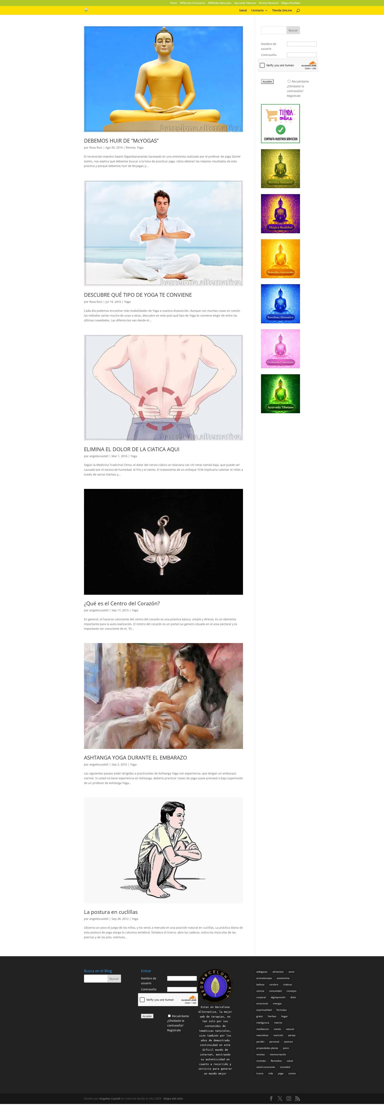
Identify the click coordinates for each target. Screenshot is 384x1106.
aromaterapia (264, 978)
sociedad (285, 1067)
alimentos (278, 971)
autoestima (283, 978)
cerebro (273, 984)
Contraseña (268, 55)
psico (286, 1048)
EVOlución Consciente (192, 3)
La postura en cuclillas (111, 911)
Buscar (293, 30)
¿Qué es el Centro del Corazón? (122, 603)
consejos (291, 991)
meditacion (262, 1029)
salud (290, 1060)
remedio (261, 1060)
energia (277, 1003)
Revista (130, 147)
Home (173, 3)
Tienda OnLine (282, 10)
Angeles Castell (109, 1098)
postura (288, 1041)
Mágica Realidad (290, 3)
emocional (262, 1003)
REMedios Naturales (219, 3)
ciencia (260, 991)
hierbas (272, 1016)
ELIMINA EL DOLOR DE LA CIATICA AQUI (131, 449)
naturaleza (262, 1035)
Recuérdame (300, 81)
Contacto (257, 10)
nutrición (278, 1035)
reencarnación (278, 1054)
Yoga (140, 147)
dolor (293, 997)
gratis (259, 1016)
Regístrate (294, 96)
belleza (260, 984)
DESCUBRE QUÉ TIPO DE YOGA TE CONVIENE (138, 294)
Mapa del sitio (173, 1098)
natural (290, 1029)
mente (277, 1029)
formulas (282, 1010)
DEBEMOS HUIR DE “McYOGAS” (121, 140)
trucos (259, 1073)
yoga (280, 1073)
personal (274, 1041)
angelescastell (98, 456)
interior (278, 1022)
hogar (284, 1016)
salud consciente (265, 1067)
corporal (261, 997)
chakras (287, 984)
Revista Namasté (268, 3)
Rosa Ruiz (95, 147)
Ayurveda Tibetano (245, 3)
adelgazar (262, 971)
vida (270, 1073)
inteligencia (262, 1022)
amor (292, 971)
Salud (243, 10)
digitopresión (278, 997)
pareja (291, 1035)
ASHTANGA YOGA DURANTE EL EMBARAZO (135, 757)
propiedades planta (267, 1048)
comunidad (275, 991)
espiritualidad (264, 1010)
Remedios (276, 1060)
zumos (292, 1073)
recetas (260, 1054)
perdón (260, 1041)
